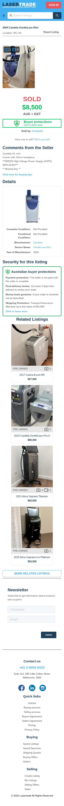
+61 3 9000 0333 (32, 667)
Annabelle (37, 131)
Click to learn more (16, 311)
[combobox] (32, 15)
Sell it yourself (41, 139)
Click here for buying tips (17, 174)
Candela (37, 242)
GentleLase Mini (42, 247)
